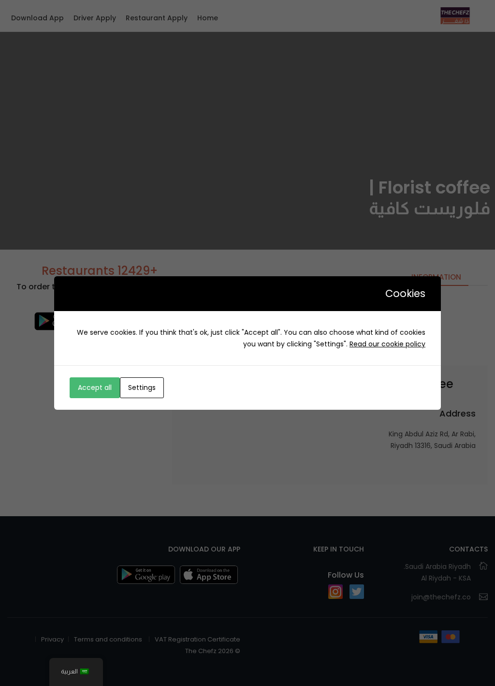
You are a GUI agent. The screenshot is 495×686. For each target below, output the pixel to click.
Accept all (95, 387)
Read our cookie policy (387, 344)
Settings (142, 387)
